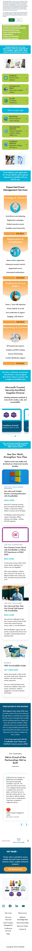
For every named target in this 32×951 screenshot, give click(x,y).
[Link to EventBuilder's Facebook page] (10, 906)
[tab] (13, 436)
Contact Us (22, 929)
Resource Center (22, 926)
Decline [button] (19, 20)
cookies (14, 1)
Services (8, 913)
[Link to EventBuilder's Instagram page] (3, 906)
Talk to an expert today (15, 110)
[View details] (23, 906)
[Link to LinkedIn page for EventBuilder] (16, 906)
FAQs (8, 934)
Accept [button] (11, 20)
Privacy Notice (13, 10)
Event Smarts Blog (22, 923)
